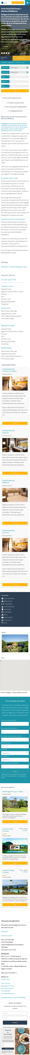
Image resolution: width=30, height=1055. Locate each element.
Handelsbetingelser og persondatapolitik (13, 997)
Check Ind (5, 67)
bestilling (21, 58)
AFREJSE (4, 749)
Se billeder (5, 46)
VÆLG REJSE (4, 62)
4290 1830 (4, 931)
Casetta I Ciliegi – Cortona (8, 871)
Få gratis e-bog (8, 1048)
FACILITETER (18, 62)
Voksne (4, 81)
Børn (3, 86)
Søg (15, 91)
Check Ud (5, 72)
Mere (15, 821)
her (16, 973)
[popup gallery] (15, 384)
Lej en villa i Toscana (7, 988)
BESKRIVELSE (11, 62)
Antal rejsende (5, 743)
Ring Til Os (17, 2)
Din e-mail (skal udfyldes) (9, 728)
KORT (23, 62)
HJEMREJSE (5, 756)
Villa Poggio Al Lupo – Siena (12, 791)
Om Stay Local (5, 979)
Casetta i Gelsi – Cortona (8, 830)
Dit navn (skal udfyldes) (8, 720)
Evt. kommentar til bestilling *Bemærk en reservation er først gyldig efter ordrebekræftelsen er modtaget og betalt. (13, 770)
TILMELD (15, 1022)
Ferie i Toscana (5, 983)
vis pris (15, 423)
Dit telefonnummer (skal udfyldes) (12, 736)
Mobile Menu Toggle (27, 2)
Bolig (3, 77)
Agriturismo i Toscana (7, 986)
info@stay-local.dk (6, 935)
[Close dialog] (28, 1029)
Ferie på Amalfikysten (7, 993)
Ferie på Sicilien (5, 991)
